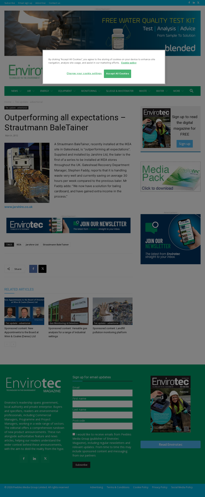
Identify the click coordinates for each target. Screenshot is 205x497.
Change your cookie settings (84, 73)
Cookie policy (129, 62)
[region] (103, 67)
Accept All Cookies (117, 73)
